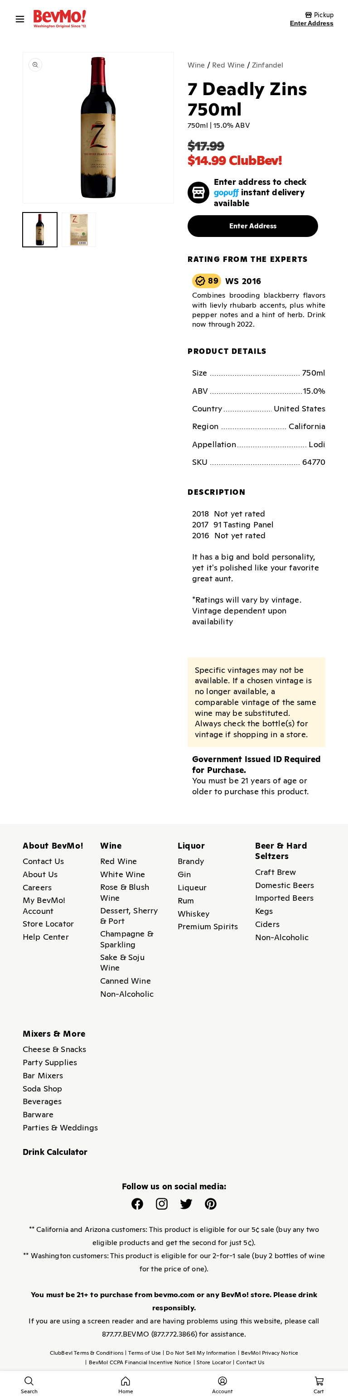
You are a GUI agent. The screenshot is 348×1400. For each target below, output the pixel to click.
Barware (38, 1114)
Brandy (191, 861)
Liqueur (192, 887)
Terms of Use (143, 1353)
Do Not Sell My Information (199, 1353)
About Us (40, 874)
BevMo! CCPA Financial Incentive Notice (138, 1362)
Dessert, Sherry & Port (129, 916)
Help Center (46, 937)
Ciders (267, 924)
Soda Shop (42, 1088)
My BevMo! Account (44, 905)
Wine (196, 65)
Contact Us (43, 861)
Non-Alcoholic (127, 994)
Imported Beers (284, 898)
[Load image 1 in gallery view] (40, 229)
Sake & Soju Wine (122, 962)
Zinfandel (267, 65)
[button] (22, 19)
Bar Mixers (43, 1075)
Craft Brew (275, 872)
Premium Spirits (208, 926)
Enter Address (312, 23)
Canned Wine (125, 980)
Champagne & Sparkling (126, 939)
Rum (186, 900)
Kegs (264, 911)
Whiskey (193, 913)
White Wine (122, 874)
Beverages (42, 1101)
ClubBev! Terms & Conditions (86, 1353)
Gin (184, 874)
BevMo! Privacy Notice (268, 1353)
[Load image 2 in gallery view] (79, 229)
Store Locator (48, 923)
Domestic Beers (284, 885)
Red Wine (228, 65)
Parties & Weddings (60, 1127)
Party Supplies (50, 1062)
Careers (37, 887)
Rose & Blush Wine (124, 892)
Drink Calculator (55, 1152)
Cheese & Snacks (54, 1049)
